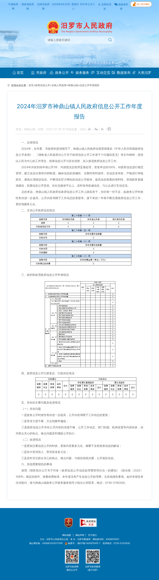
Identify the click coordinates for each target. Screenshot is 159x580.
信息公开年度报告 (89, 85)
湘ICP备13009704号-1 (89, 543)
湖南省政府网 (27, 6)
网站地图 (67, 535)
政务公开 (61, 72)
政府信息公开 (42, 85)
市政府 (40, 72)
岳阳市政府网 (43, 6)
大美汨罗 (144, 72)
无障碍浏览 (106, 6)
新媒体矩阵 (123, 6)
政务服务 (82, 72)
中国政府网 (13, 6)
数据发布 (123, 72)
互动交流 (102, 72)
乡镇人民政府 (59, 85)
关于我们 (92, 535)
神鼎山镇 (73, 85)
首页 (20, 72)
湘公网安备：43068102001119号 (46, 543)
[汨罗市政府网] (79, 26)
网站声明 (79, 535)
